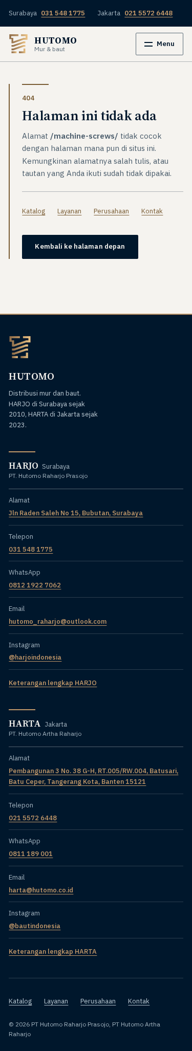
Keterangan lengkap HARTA (53, 951)
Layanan (69, 211)
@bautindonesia (34, 926)
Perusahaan (111, 211)
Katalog (33, 211)
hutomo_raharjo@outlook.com (57, 621)
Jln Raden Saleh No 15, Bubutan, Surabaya (76, 513)
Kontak (152, 211)
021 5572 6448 (33, 818)
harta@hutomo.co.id (41, 890)
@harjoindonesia (35, 657)
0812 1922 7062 (35, 585)
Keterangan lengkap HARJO (53, 682)
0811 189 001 (31, 853)
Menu (166, 43)
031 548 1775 (31, 549)
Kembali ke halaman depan (80, 246)
